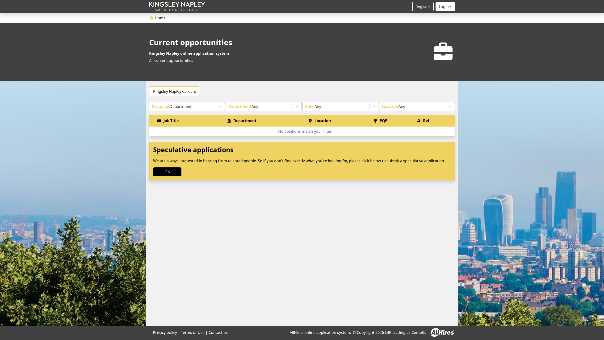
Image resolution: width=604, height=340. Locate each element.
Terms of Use (193, 332)
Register (422, 6)
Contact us (218, 332)
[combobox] (152, 106)
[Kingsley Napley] (177, 6)
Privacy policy (165, 332)
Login (444, 6)
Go (167, 171)
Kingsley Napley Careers (174, 91)
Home (160, 18)
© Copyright (363, 332)
